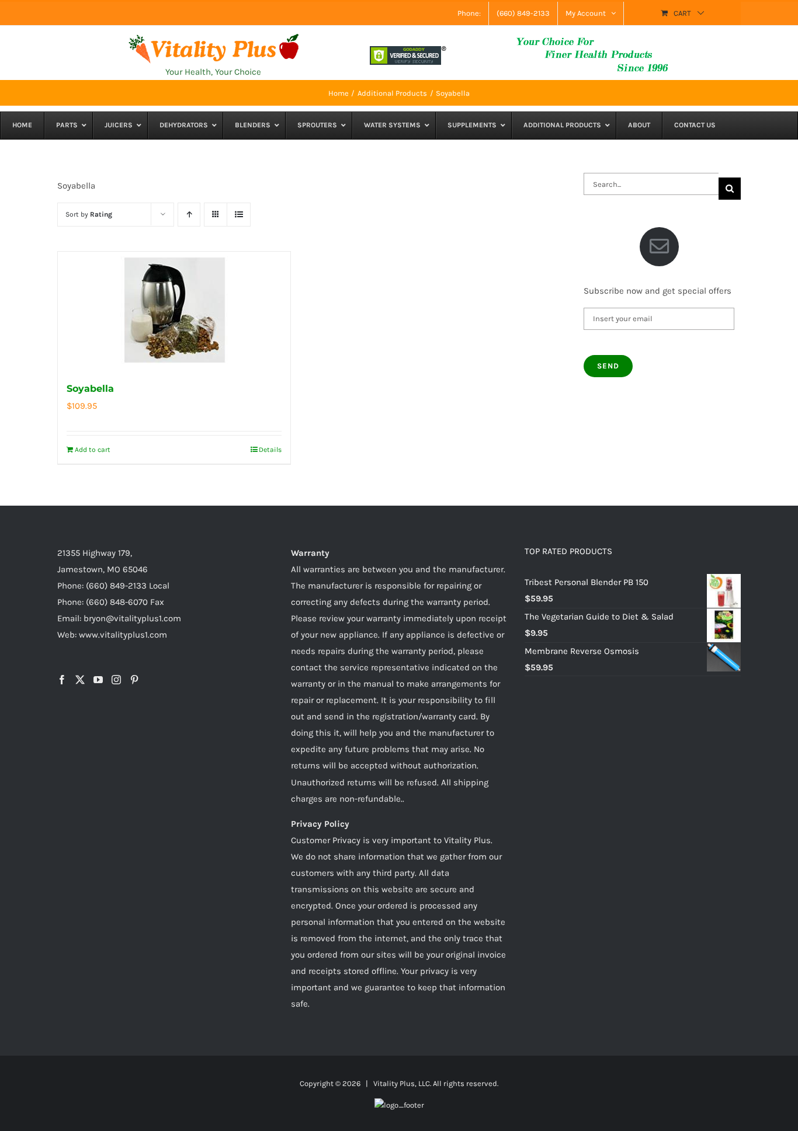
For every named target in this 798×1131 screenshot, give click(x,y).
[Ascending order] (189, 215)
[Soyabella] (174, 310)
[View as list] (238, 214)
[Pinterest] (134, 679)
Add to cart (92, 450)
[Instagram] (116, 679)
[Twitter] (80, 679)
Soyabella (90, 388)
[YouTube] (98, 679)
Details (270, 450)
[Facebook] (62, 679)
